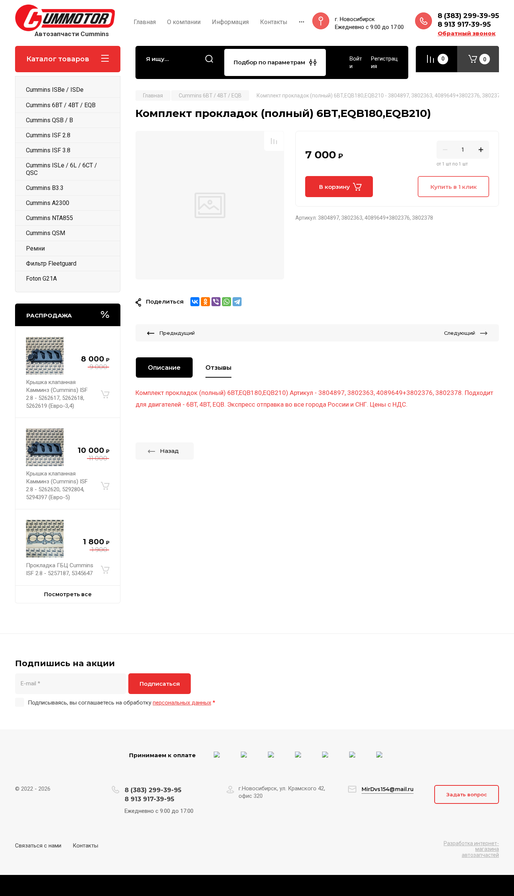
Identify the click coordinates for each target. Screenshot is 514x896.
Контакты (273, 22)
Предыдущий (177, 333)
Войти (356, 62)
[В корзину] (105, 394)
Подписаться (160, 683)
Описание (164, 367)
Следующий (459, 333)
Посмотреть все (68, 594)
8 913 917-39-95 (464, 24)
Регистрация (384, 62)
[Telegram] (237, 301)
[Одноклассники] (205, 301)
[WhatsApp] (226, 301)
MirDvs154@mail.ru (388, 789)
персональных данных (182, 702)
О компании (184, 22)
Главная (145, 22)
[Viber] (216, 301)
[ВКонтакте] (194, 301)
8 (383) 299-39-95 (468, 16)
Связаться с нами (38, 845)
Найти (209, 59)
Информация (230, 22)
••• (301, 22)
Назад (169, 450)
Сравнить (274, 141)
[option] (209, 205)
